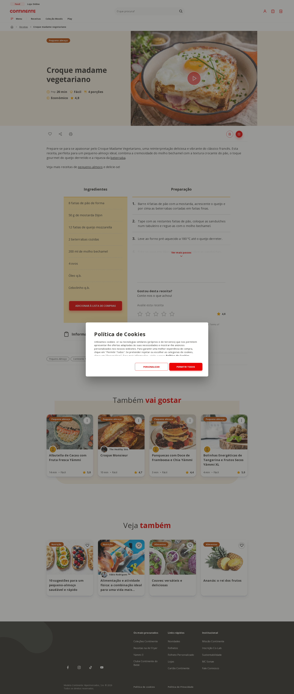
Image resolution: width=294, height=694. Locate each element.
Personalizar (151, 366)
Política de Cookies (177, 355)
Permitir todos (186, 366)
